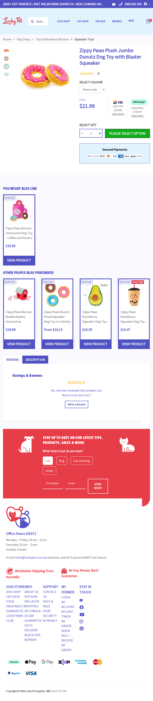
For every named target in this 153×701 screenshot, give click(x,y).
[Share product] (98, 73)
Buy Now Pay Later (32, 599)
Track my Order (66, 621)
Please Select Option (127, 133)
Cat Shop (13, 597)
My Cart (67, 611)
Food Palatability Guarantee (16, 606)
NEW (131, 20)
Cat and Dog (81, 461)
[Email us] (82, 600)
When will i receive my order (67, 640)
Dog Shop (13, 592)
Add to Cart (114, 125)
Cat (47, 461)
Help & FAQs (48, 603)
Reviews (12, 360)
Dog (62, 461)
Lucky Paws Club (14, 618)
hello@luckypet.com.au (31, 557)
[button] (147, 4)
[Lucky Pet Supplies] (13, 21)
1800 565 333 (133, 4)
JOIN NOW (98, 486)
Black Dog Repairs (32, 637)
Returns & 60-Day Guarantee (33, 615)
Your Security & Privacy (50, 615)
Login (65, 597)
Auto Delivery (31, 627)
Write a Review (76, 404)
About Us (32, 592)
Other (49, 471)
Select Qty (87, 125)
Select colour (90, 82)
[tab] (12, 359)
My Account (68, 604)
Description (35, 360)
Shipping (31, 606)
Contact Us (50, 594)
